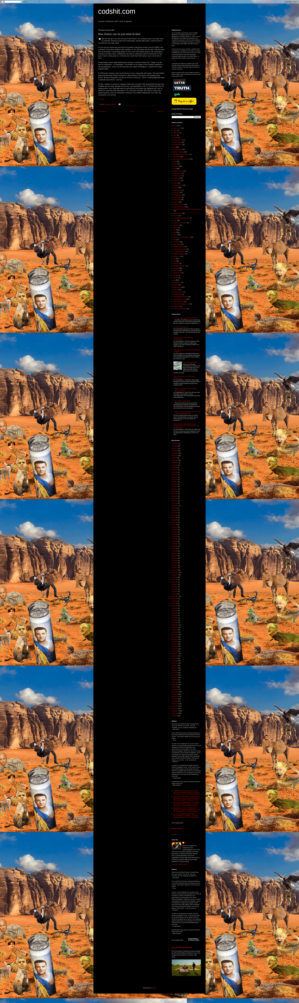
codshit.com (116, 11)
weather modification (180, 309)
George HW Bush (179, 207)
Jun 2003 (175, 689)
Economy (176, 192)
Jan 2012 (175, 477)
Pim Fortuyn (177, 282)
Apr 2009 (175, 532)
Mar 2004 (175, 668)
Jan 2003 (175, 701)
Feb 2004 (175, 670)
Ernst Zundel (177, 197)
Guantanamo (177, 213)
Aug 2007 (175, 575)
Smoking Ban (177, 294)
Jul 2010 (174, 508)
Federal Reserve (178, 204)
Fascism (176, 202)
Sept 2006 (175, 596)
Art (174, 147)
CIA (174, 168)
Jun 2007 (175, 579)
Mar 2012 (175, 474)
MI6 (174, 261)
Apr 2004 (175, 665)
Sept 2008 (175, 544)
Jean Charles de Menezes (181, 237)
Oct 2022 (174, 451)
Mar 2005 (175, 639)
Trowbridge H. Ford (179, 299)
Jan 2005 (175, 644)
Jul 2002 (174, 716)
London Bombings (179, 251)
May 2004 (175, 663)
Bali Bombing (177, 149)
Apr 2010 (175, 510)
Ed (185, 842)
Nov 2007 (175, 567)
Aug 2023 (175, 446)
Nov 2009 (175, 517)
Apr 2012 (175, 472)
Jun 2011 (175, 486)
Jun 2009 (175, 527)
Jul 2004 (174, 658)
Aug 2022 (175, 455)
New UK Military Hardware (182, 947)
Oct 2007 (174, 570)
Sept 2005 (175, 625)
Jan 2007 (175, 587)
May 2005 (175, 634)
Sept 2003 (175, 682)
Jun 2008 (175, 551)
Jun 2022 (175, 460)
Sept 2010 (175, 505)
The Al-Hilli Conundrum (180, 327)
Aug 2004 (175, 656)
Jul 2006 (174, 601)
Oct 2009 (174, 520)
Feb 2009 (175, 534)
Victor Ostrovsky (178, 301)
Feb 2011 (175, 496)
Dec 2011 (175, 479)
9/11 (174, 126)
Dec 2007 (175, 565)
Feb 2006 (175, 613)
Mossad (175, 268)
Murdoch (176, 270)
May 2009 (175, 529)
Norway (175, 275)
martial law (176, 256)
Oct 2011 (174, 484)
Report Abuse (177, 828)
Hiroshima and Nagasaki (181, 218)
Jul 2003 (174, 687)
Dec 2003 (175, 675)
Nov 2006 (175, 591)
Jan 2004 (175, 673)
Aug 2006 (175, 599)
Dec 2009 (175, 515)
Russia (175, 289)
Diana (175, 183)
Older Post (160, 111)
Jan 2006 (175, 615)
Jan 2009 (175, 536)
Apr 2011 (174, 491)
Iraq (174, 232)
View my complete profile (180, 864)
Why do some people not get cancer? (186, 318)
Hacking (176, 215)
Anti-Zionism (177, 142)
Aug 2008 (175, 546)
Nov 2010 (175, 501)
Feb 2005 (175, 642)
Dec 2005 (175, 618)
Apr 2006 (175, 608)
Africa (175, 130)
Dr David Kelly (178, 185)
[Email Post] (119, 104)
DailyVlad (176, 178)
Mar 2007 (175, 582)
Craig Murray (177, 173)
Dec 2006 (175, 589)
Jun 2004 (175, 661)
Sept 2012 (175, 463)
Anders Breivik (178, 140)
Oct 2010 (174, 503)
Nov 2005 (175, 620)
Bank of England (178, 152)
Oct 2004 (174, 651)
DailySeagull (177, 176)
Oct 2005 (174, 622)
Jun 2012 (175, 470)
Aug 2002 (175, 713)
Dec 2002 (175, 704)
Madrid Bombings (179, 254)
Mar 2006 (175, 610)
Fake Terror (177, 199)
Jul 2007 (174, 577)
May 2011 (175, 489)
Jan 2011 (175, 498)
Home (132, 111)
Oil (174, 280)
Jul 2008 (174, 548)
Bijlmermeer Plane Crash (181, 154)
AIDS (175, 135)
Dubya (175, 188)
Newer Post (102, 111)
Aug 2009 (175, 522)
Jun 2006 (175, 603)
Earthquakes (177, 190)
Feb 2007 (175, 584)
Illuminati (176, 225)
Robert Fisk (177, 287)
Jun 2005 (175, 632)
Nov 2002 (175, 706)
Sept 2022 (175, 453)
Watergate (176, 306)
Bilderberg (176, 157)
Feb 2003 (175, 699)
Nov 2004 (175, 649)
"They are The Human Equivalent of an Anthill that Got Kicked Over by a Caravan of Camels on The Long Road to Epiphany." (187, 792)
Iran (174, 230)
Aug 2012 (175, 465)
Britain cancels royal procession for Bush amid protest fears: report (187, 412)
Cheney (175, 166)
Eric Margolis (177, 195)
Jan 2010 (175, 513)
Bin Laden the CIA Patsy (181, 159)
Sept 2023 (175, 443)
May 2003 (175, 692)
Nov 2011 (175, 482)
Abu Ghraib (177, 128)
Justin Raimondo (178, 247)
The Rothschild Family (180, 297)
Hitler (175, 220)
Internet (175, 227)
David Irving (177, 180)
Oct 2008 (174, 541)
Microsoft (176, 263)
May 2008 (175, 553)
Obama (175, 278)
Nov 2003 (175, 677)
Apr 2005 (175, 637)
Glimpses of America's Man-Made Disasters (187, 209)
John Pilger (177, 244)
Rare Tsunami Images (190, 362)
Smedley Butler (178, 292)
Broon (175, 164)
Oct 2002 (174, 708)
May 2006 (175, 606)
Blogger (153, 988)
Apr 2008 (175, 556)
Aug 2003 (175, 685)
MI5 (174, 258)
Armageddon (177, 145)
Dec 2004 (175, 646)
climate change (178, 171)
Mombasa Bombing (179, 266)
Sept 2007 (175, 572)
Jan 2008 (175, 563)
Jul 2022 (174, 458)
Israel (175, 235)
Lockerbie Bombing (179, 249)
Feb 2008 (175, 560)
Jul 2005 (174, 630)
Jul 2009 (174, 525)
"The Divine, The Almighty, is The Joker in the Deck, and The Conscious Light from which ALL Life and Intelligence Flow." (186, 804)
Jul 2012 (174, 467)
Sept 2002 (175, 711)
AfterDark (176, 133)
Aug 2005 (175, 627)
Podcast (176, 285)
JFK (174, 239)
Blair (174, 161)
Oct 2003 (174, 680)
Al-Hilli (175, 137)
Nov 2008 (175, 539)
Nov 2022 (175, 448)
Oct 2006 (174, 594)
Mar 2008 (175, 558)
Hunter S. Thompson (180, 223)
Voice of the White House (181, 304)
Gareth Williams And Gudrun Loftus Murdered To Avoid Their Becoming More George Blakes (186, 425)
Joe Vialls (176, 242)
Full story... (102, 99)
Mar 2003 (175, 696)
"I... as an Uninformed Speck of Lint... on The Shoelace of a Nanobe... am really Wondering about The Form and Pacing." (186, 815)
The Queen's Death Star (182, 401)
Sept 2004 (175, 653)
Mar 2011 (175, 494)
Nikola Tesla (177, 273)
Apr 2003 (175, 694)
